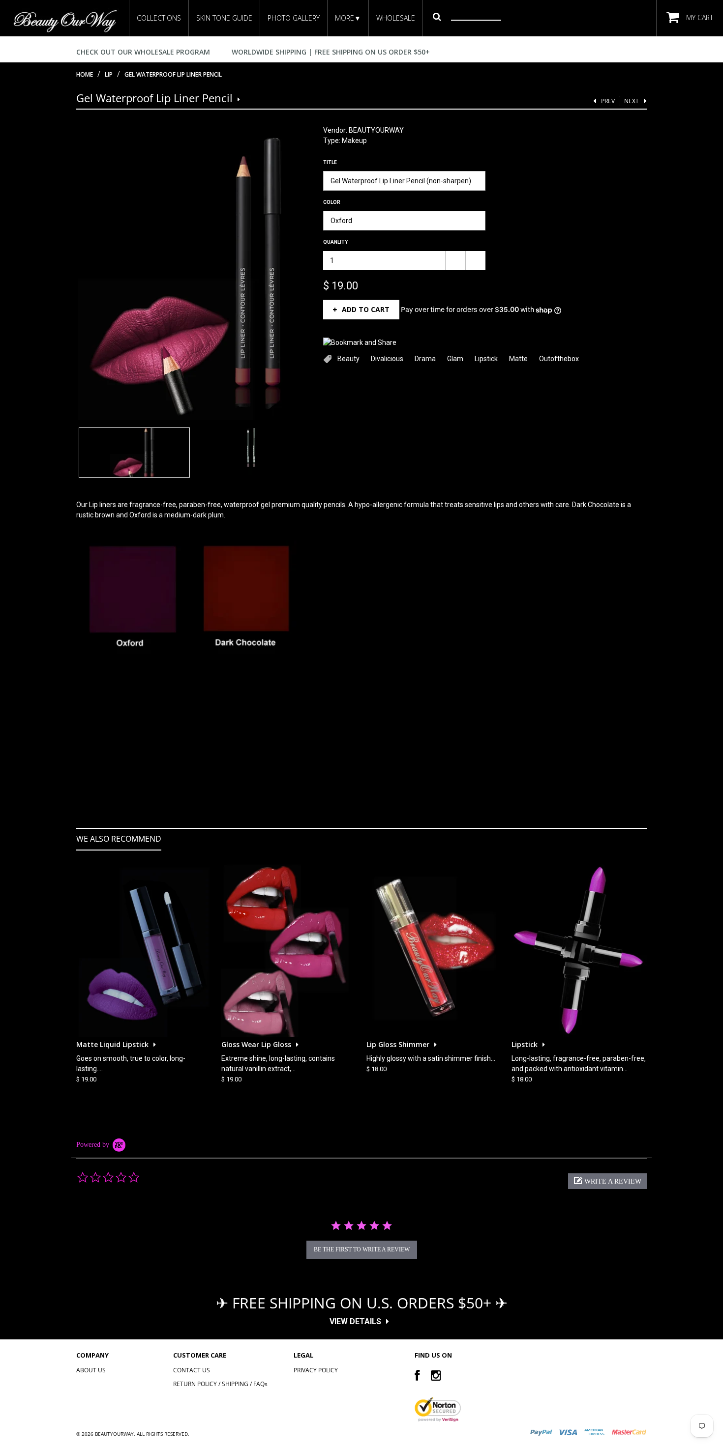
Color (331, 202)
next (631, 101)
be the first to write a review (362, 1249)
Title (330, 162)
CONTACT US (191, 1370)
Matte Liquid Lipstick (112, 1044)
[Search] (437, 16)
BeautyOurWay (114, 1433)
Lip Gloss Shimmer (397, 1044)
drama (425, 359)
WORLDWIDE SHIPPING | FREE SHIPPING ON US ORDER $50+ (331, 52)
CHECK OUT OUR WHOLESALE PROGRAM (143, 52)
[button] (607, 1181)
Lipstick (525, 1044)
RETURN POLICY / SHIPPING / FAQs (220, 1384)
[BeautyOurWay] (64, 21)
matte (518, 359)
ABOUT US (91, 1370)
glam (455, 359)
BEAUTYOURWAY (376, 130)
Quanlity (335, 242)
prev (608, 101)
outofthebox (559, 359)
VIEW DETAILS (355, 1321)
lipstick (486, 359)
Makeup (354, 140)
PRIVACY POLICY (316, 1370)
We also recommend (118, 838)
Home (84, 74)
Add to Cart (366, 309)
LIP (109, 74)
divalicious (387, 359)
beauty (348, 359)
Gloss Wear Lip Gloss (256, 1044)
